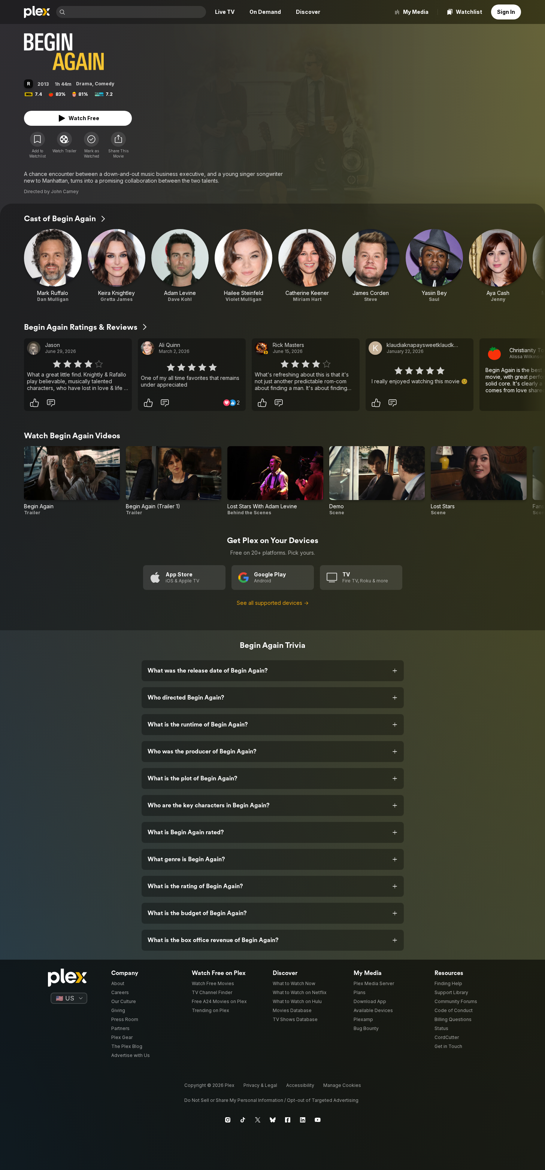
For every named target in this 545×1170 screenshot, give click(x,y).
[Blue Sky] (272, 1119)
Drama (84, 83)
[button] (118, 145)
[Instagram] (227, 1119)
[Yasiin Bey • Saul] (434, 265)
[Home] (37, 11)
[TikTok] (242, 1119)
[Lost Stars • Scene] (479, 481)
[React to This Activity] (34, 402)
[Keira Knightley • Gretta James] (116, 265)
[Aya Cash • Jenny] (498, 265)
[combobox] (136, 12)
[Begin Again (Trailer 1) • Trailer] (174, 481)
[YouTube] (317, 1119)
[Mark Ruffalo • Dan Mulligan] (53, 265)
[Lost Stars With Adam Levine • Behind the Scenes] (275, 481)
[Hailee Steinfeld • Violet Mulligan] (243, 265)
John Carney (65, 191)
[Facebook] (287, 1119)
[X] (257, 1119)
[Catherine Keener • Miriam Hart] (307, 265)
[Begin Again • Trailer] (72, 481)
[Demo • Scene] (377, 481)
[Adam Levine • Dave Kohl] (180, 265)
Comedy (104, 83)
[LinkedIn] (302, 1119)
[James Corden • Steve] (371, 265)
